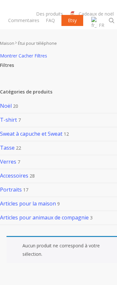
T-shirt (8, 119)
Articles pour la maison (28, 203)
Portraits (11, 189)
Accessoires (14, 175)
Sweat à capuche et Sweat (31, 133)
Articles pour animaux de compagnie (44, 217)
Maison (7, 43)
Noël (6, 105)
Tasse (7, 147)
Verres (8, 161)
